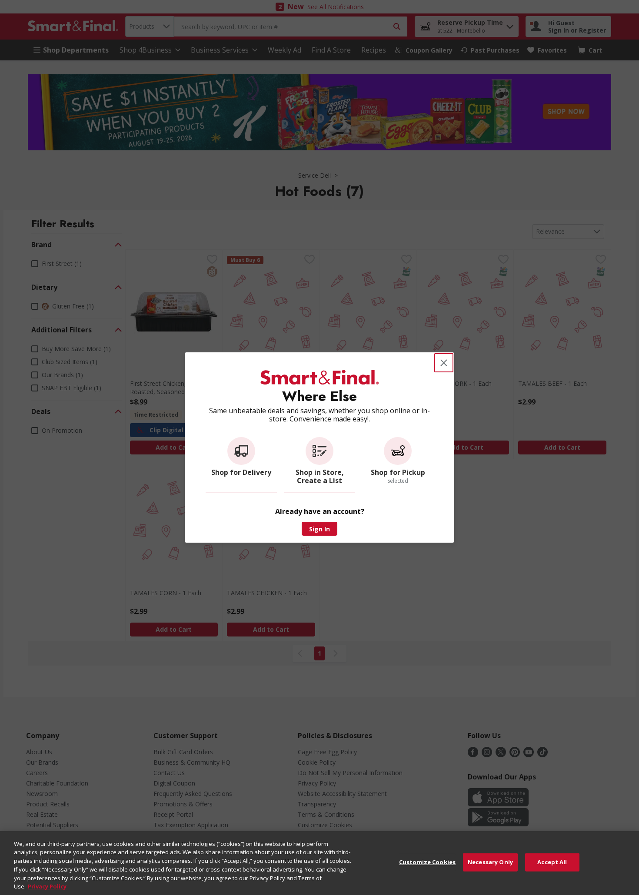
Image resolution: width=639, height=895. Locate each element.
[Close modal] (443, 362)
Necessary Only (490, 862)
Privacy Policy (47, 886)
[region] (319, 863)
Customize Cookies (427, 862)
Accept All (552, 862)
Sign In (319, 529)
